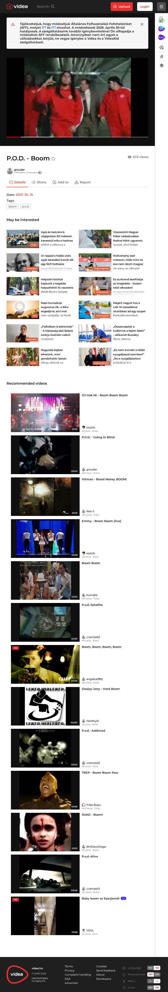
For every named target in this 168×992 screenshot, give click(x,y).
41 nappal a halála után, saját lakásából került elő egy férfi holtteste (57, 260)
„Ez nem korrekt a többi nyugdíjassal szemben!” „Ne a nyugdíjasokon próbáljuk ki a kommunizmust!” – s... (129, 358)
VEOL (90, 930)
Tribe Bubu (93, 804)
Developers (103, 978)
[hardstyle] (83, 721)
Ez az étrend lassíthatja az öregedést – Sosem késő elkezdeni (128, 283)
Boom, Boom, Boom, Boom (101, 646)
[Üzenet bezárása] (142, 24)
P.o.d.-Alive (90, 856)
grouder (19, 169)
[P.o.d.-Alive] (45, 874)
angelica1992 (94, 679)
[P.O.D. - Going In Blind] (45, 454)
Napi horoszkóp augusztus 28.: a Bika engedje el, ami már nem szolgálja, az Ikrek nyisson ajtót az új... (56, 311)
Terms (69, 966)
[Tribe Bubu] (83, 805)
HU (150, 967)
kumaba (91, 595)
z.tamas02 (93, 637)
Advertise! (71, 983)
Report (85, 182)
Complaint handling (78, 974)
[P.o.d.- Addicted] (45, 748)
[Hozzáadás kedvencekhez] (53, 159)
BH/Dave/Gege (96, 846)
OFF (150, 987)
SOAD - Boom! (92, 814)
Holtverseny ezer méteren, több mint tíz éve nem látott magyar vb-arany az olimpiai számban (128, 264)
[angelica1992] (83, 679)
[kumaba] (83, 595)
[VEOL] (83, 930)
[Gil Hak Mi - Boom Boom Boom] (45, 412)
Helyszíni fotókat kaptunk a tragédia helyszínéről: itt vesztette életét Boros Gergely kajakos (57, 288)
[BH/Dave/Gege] (83, 846)
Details (20, 182)
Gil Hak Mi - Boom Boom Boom (105, 395)
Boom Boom (91, 563)
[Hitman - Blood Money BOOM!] (45, 496)
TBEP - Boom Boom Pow (100, 772)
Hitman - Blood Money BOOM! (104, 479)
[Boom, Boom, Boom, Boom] (45, 664)
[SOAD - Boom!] (45, 832)
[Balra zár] (150, 981)
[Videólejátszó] (77, 97)
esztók (90, 427)
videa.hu (37, 968)
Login (144, 7)
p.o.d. (25, 206)
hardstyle (92, 720)
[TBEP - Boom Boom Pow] (45, 790)
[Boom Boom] (45, 580)
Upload (124, 7)
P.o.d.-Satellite (92, 604)
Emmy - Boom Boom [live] (101, 521)
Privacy (70, 970)
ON (157, 974)
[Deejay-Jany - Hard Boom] (45, 706)
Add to (63, 182)
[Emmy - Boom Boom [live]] (45, 538)
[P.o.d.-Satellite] (45, 622)
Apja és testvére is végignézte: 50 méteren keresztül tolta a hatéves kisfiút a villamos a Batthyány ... (57, 240)
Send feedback (106, 970)
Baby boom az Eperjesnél (100, 898)
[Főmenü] (161, 6)
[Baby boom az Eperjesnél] (45, 916)
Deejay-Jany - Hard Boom (101, 689)
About (100, 974)
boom (13, 206)
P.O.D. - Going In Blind (98, 437)
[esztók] (83, 427)
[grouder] (10, 171)
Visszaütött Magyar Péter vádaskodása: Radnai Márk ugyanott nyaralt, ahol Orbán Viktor (128, 240)
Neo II (90, 511)
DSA (67, 978)
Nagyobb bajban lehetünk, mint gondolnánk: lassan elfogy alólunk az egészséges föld (53, 358)
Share (41, 182)
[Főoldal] (17, 6)
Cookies (101, 966)
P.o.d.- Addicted (93, 730)
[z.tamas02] (83, 637)
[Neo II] (83, 511)
